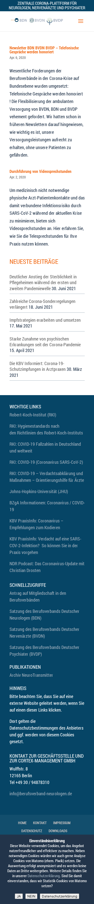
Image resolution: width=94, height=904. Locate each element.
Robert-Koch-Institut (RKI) (33, 415)
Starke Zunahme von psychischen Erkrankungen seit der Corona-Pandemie (45, 342)
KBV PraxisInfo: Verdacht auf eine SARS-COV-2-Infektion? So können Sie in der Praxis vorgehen (45, 545)
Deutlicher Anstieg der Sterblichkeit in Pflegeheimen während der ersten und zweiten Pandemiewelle (43, 282)
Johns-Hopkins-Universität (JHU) (39, 491)
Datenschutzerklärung (44, 875)
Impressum (61, 822)
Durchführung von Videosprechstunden (40, 171)
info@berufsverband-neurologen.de (41, 793)
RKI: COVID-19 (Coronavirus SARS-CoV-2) (46, 462)
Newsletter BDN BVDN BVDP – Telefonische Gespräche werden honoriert (44, 49)
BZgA (14, 503)
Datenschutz (31, 830)
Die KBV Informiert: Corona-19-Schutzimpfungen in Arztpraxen (38, 366)
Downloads (58, 830)
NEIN (31, 896)
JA (19, 896)
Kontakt (40, 822)
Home (22, 822)
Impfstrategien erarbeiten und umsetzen (45, 320)
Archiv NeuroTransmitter (31, 675)
